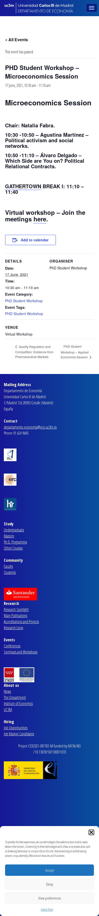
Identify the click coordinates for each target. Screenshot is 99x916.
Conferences (12, 646)
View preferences (49, 898)
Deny (49, 884)
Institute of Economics (18, 703)
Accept (49, 870)
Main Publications (15, 615)
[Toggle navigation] (92, 7)
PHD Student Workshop (24, 313)
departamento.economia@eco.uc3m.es (30, 427)
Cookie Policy (47, 909)
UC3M (8, 709)
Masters (9, 536)
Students (10, 572)
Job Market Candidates (19, 734)
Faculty (8, 566)
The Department (15, 697)
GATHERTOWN (23, 186)
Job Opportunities (15, 728)
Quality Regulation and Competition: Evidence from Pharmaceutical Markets (34, 351)
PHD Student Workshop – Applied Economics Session (75, 351)
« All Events (16, 39)
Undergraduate (14, 530)
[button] (91, 832)
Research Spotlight (16, 609)
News (7, 691)
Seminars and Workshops (20, 652)
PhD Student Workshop (24, 300)
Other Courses (13, 548)
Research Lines (13, 627)
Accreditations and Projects (21, 621)
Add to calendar (34, 239)
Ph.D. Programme (15, 542)
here (40, 219)
